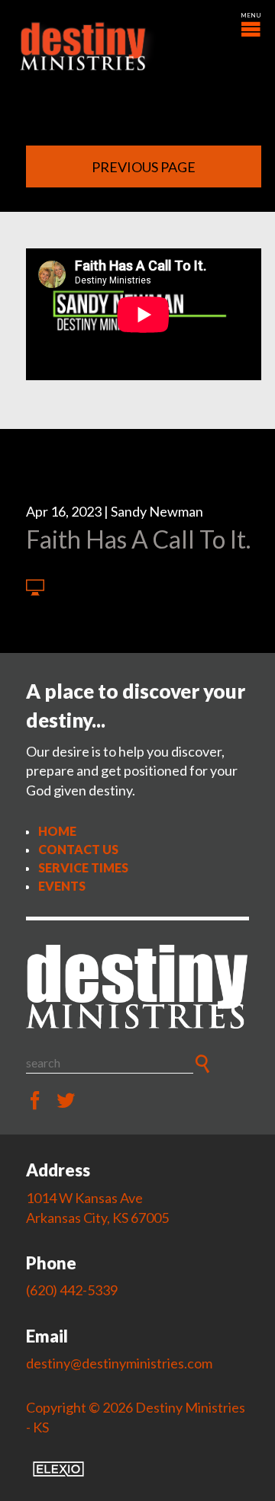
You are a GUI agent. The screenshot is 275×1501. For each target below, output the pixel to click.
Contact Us (78, 849)
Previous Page (144, 166)
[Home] (137, 987)
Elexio (58, 1469)
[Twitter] (66, 1101)
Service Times (83, 867)
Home (57, 831)
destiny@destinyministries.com (119, 1363)
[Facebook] (35, 1101)
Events (62, 886)
